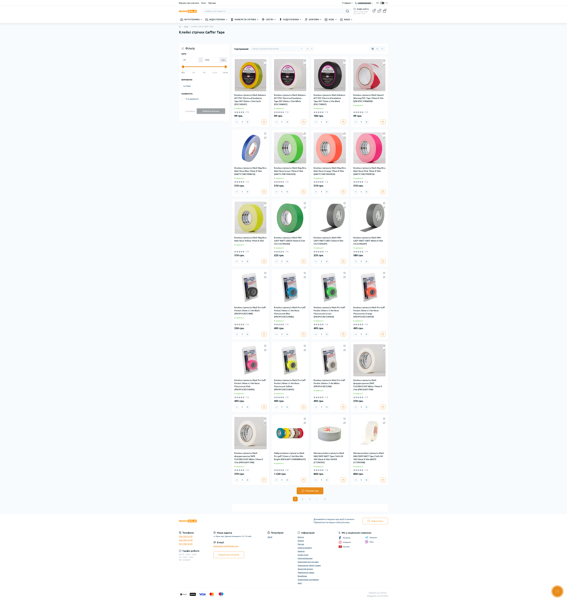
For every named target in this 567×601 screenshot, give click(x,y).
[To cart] (264, 121)
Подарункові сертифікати (308, 579)
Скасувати (190, 111)
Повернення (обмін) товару (309, 565)
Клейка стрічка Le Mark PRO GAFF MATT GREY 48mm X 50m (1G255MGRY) (368, 240)
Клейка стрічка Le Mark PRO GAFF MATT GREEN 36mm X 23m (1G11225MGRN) (289, 240)
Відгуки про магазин (189, 3)
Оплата (301, 541)
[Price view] (382, 48)
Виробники (302, 576)
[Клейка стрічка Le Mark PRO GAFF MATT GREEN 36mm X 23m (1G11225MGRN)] (290, 218)
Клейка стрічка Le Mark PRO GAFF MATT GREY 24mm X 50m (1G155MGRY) (328, 240)
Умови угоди (303, 555)
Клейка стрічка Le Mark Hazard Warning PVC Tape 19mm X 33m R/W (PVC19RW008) (368, 98)
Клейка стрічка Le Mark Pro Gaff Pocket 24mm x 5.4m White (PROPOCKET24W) (329, 383)
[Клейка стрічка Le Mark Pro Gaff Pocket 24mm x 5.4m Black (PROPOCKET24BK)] (250, 287)
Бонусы (301, 537)
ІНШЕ (331, 19)
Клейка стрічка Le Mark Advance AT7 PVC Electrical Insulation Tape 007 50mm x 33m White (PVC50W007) (290, 100)
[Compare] (265, 64)
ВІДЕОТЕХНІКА (217, 19)
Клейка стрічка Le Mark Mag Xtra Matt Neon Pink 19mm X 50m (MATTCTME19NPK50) (369, 171)
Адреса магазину (305, 548)
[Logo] (188, 11)
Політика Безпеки (305, 558)
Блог (203, 3)
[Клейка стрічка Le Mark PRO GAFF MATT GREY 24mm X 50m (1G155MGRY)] (330, 218)
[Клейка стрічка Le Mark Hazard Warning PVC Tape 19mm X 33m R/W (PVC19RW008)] (369, 75)
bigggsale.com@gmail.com (226, 546)
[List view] (377, 48)
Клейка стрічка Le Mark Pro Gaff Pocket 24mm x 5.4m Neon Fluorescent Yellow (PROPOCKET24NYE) (290, 385)
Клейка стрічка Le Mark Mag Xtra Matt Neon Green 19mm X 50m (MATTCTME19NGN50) (290, 171)
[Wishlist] (265, 60)
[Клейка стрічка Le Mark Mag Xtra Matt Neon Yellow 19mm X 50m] (250, 218)
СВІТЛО (269, 19)
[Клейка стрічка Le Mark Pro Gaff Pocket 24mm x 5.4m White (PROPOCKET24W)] (330, 360)
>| (324, 499)
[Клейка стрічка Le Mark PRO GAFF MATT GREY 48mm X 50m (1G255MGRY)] (369, 218)
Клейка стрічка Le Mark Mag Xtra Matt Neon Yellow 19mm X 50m (250, 239)
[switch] (382, 3)
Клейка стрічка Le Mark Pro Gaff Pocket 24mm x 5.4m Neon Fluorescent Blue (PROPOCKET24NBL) (290, 312)
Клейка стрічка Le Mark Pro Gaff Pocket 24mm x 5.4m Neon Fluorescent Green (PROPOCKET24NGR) (329, 312)
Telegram (373, 537)
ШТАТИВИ (314, 19)
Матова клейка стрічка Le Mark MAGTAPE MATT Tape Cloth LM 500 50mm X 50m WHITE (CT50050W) (368, 458)
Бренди (212, 3)
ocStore (383, 593)
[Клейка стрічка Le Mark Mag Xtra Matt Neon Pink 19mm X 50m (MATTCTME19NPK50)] (369, 148)
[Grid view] (372, 48)
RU (387, 3)
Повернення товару (306, 572)
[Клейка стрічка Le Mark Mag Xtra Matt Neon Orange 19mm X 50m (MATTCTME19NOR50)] (330, 148)
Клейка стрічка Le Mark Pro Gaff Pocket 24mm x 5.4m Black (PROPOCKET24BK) (250, 310)
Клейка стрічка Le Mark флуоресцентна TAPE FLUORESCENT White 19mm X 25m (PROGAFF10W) (367, 385)
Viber (371, 542)
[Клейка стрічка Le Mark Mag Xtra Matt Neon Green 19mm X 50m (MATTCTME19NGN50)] (290, 148)
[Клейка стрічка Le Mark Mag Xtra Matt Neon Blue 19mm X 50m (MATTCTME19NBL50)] (250, 148)
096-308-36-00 (186, 536)
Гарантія (301, 551)
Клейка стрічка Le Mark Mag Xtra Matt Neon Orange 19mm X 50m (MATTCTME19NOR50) (330, 171)
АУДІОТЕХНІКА (291, 19)
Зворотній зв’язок (305, 569)
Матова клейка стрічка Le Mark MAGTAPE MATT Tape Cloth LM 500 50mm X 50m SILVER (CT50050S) (329, 458)
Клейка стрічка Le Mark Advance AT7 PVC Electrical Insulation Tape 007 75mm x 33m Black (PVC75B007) (329, 100)
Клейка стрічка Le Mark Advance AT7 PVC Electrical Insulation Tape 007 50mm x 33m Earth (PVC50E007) (250, 100)
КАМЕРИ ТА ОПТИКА (245, 19)
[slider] (183, 66)
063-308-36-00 (186, 544)
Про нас (301, 544)
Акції (300, 583)
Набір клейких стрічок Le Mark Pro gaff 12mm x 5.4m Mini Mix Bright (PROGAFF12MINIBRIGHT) (290, 456)
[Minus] (236, 122)
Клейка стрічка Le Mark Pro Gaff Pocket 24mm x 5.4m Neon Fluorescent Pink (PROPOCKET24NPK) (250, 385)
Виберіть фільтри (211, 111)
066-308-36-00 (186, 540)
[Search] (347, 11)
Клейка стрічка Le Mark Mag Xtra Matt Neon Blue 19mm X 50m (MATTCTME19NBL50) (250, 171)
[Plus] (247, 122)
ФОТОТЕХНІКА (192, 19)
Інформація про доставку (308, 562)
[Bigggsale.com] (230, 521)
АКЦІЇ (347, 19)
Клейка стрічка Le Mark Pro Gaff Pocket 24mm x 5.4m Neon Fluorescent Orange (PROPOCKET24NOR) (369, 312)
